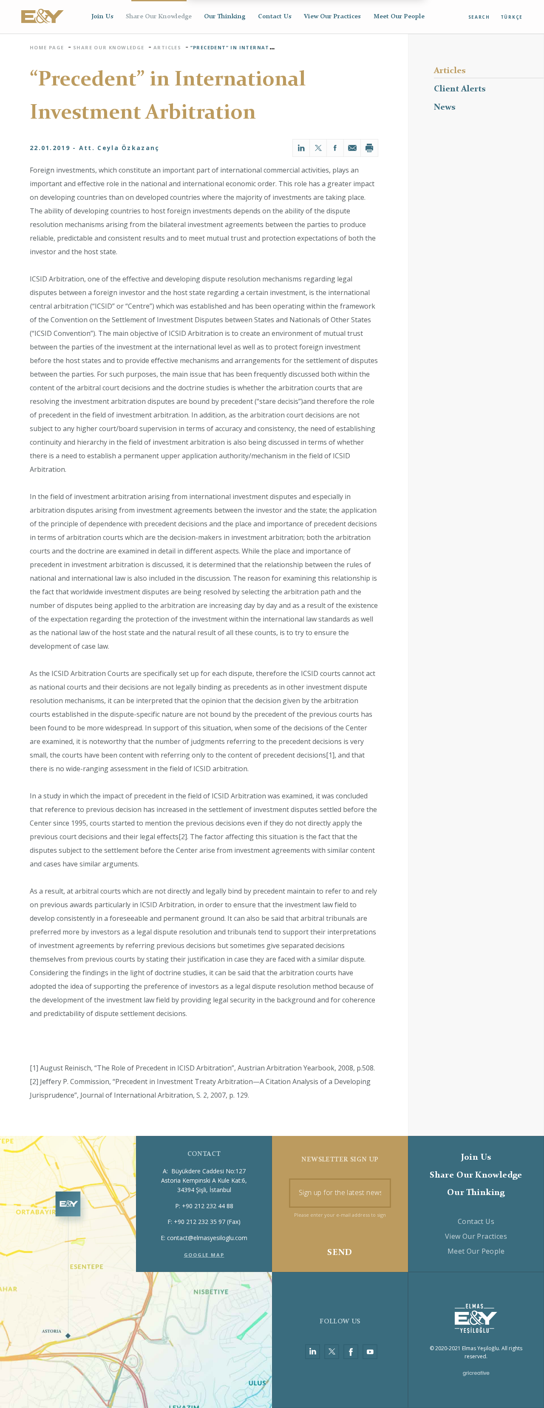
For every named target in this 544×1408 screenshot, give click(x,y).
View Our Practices (332, 17)
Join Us (102, 17)
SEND (340, 1253)
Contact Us (275, 17)
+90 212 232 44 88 (207, 1206)
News (444, 107)
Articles (449, 71)
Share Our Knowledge (159, 17)
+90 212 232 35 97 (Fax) (207, 1222)
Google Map (204, 1255)
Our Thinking (224, 17)
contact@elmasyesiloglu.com (207, 1238)
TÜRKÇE (512, 17)
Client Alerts (459, 89)
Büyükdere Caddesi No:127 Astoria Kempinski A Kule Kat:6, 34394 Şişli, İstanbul (204, 1180)
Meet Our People (399, 17)
